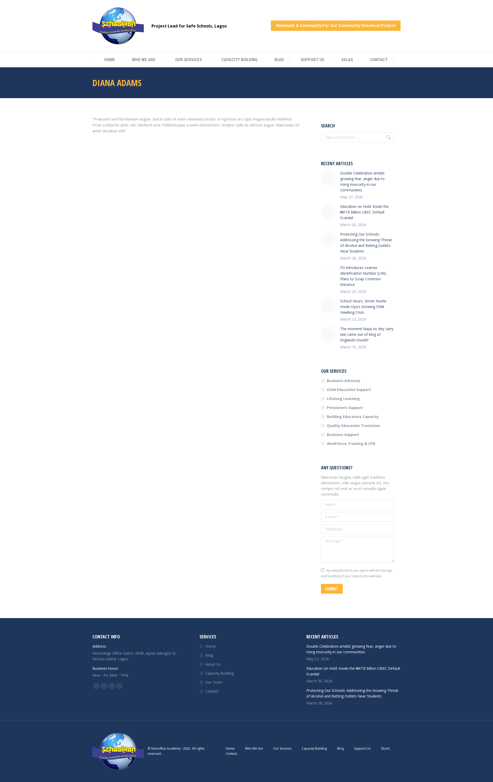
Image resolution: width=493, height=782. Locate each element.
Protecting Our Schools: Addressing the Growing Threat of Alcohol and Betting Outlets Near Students (366, 243)
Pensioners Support (345, 407)
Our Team (213, 682)
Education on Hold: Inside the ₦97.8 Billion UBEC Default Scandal (364, 212)
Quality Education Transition (353, 425)
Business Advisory (343, 380)
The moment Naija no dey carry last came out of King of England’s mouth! (366, 334)
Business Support (343, 434)
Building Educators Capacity (353, 416)
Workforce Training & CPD (351, 443)
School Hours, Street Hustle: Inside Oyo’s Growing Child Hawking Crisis (363, 307)
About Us (213, 664)
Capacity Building (219, 673)
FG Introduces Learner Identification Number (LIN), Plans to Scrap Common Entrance (363, 276)
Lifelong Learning (343, 398)
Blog (209, 655)
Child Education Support (349, 389)
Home (210, 646)
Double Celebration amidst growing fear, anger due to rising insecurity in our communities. (362, 181)
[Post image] (328, 178)
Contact (212, 691)
